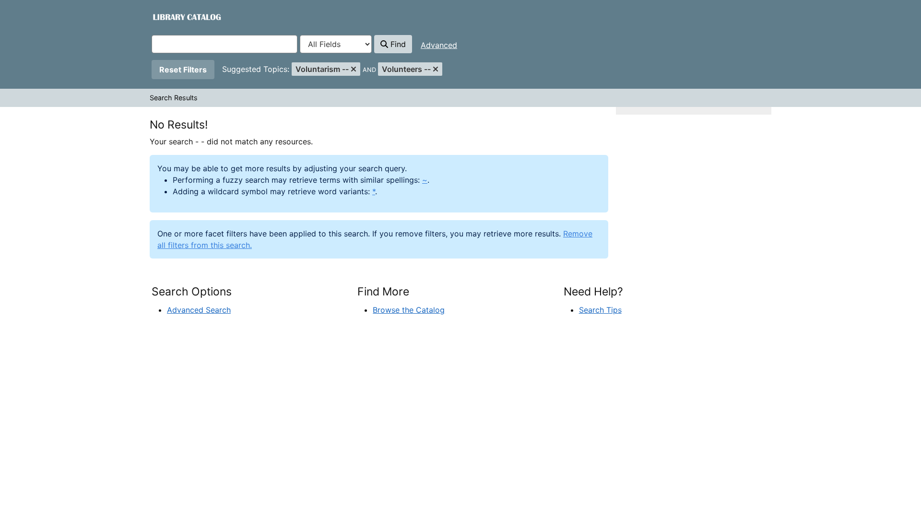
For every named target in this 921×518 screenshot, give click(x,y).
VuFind (168, 16)
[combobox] (224, 44)
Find (397, 44)
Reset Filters (183, 69)
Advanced (439, 45)
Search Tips (600, 310)
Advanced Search (199, 310)
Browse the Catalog (409, 310)
